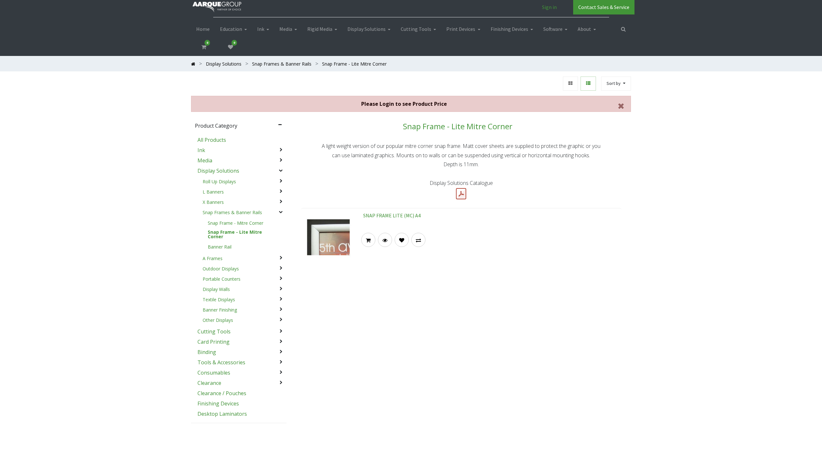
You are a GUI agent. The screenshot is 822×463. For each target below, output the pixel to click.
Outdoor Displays (221, 269)
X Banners (213, 202)
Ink (201, 150)
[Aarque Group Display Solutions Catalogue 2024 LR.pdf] (461, 194)
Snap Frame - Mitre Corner (235, 223)
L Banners (213, 192)
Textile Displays (219, 300)
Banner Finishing (220, 310)
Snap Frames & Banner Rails (232, 212)
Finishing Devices (218, 403)
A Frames (213, 258)
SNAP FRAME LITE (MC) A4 (392, 215)
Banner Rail (220, 247)
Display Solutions (218, 171)
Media (204, 160)
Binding (206, 352)
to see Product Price (404, 103)
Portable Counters (221, 279)
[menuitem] (203, 29)
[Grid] (570, 84)
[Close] (621, 105)
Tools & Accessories (221, 362)
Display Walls (216, 289)
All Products (211, 140)
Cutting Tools (214, 331)
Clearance (209, 383)
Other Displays (218, 320)
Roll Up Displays (219, 182)
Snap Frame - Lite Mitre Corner (235, 234)
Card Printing (213, 342)
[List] (588, 84)
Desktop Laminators (222, 414)
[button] (616, 84)
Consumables (213, 372)
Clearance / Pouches (221, 393)
